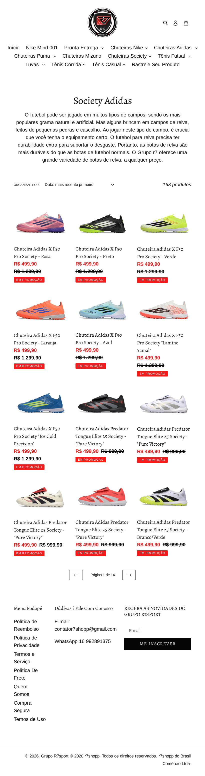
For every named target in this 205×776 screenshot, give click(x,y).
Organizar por (26, 185)
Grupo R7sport (55, 756)
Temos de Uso (30, 719)
